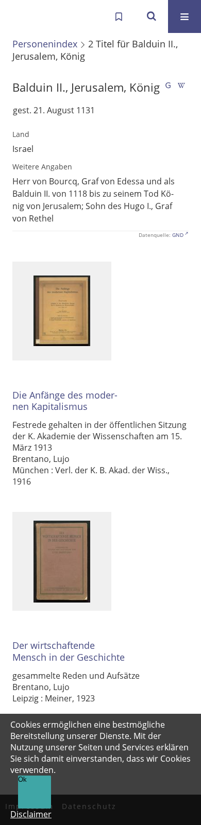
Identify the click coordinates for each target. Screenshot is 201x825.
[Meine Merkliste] (118, 16)
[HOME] (18, 16)
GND (177, 234)
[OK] (151, 16)
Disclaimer (31, 814)
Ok (22, 779)
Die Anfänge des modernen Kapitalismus (65, 401)
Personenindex (44, 44)
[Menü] (184, 16)
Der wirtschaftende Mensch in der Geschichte (68, 651)
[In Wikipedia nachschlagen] (181, 87)
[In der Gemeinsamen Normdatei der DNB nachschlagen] (168, 87)
